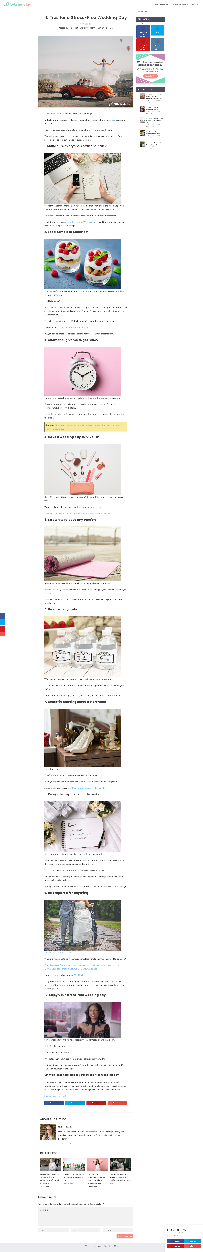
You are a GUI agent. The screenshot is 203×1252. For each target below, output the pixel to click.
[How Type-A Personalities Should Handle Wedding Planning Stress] (97, 1164)
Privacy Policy (90, 1246)
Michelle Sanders (76, 27)
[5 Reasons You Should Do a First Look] (142, 144)
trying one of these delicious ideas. (74, 327)
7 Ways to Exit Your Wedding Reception (153, 108)
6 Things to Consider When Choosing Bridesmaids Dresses (153, 96)
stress (112, 120)
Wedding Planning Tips (97, 27)
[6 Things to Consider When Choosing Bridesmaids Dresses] (142, 96)
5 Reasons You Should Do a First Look (154, 144)
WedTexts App (161, 4)
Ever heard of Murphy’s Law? (58, 952)
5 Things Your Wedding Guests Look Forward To (73, 1177)
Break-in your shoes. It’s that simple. (88, 788)
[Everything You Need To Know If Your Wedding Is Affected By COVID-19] (50, 1164)
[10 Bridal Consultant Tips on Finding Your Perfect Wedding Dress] (120, 1164)
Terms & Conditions (111, 1246)
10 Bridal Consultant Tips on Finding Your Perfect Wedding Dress (120, 1177)
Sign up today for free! (55, 1096)
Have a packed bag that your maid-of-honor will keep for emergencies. (77, 513)
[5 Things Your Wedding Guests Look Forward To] (74, 1164)
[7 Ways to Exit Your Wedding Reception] (142, 109)
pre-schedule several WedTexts (78, 222)
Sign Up (195, 4)
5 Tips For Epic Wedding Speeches (153, 132)
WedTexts (79, 975)
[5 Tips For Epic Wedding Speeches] (142, 133)
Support (99, 1246)
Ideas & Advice (179, 4)
